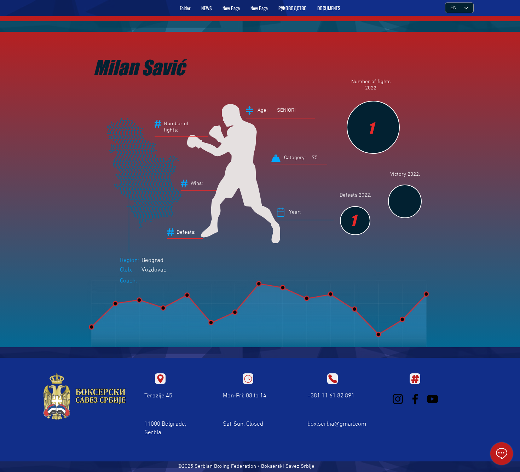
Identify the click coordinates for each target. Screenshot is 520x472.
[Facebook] (415, 399)
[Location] (160, 378)
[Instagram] (398, 399)
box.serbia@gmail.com (336, 424)
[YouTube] (432, 399)
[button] (292, 8)
